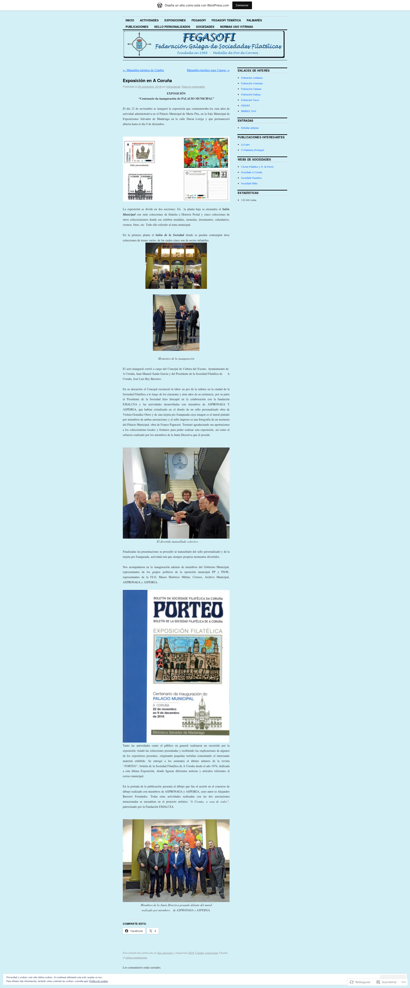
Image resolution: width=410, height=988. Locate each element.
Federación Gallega (251, 94)
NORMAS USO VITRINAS (236, 27)
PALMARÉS (254, 20)
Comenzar (242, 5)
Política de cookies (98, 981)
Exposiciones (175, 20)
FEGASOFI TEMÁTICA (226, 20)
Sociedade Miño (249, 183)
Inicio (130, 20)
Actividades (149, 20)
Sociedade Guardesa (251, 177)
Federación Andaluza (251, 77)
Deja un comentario (193, 86)
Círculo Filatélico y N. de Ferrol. (257, 166)
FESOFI (245, 105)
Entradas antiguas (250, 127)
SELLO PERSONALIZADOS (172, 27)
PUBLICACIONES (137, 27)
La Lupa (245, 144)
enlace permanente (136, 957)
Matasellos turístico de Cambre (143, 70)
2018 (191, 953)
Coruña (199, 953)
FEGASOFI (199, 20)
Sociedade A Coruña (251, 172)
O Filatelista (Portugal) (252, 150)
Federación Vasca (250, 100)
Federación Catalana (251, 88)
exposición (211, 953)
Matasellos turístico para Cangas (208, 70)
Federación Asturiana (252, 83)
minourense (173, 86)
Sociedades (205, 27)
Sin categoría (165, 953)
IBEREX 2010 (248, 111)
